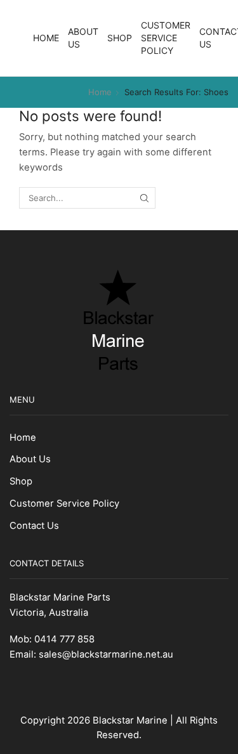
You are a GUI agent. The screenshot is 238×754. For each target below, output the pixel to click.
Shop (119, 37)
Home (46, 37)
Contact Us (34, 525)
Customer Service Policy (165, 38)
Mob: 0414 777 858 (52, 639)
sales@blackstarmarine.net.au (106, 654)
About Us (83, 37)
